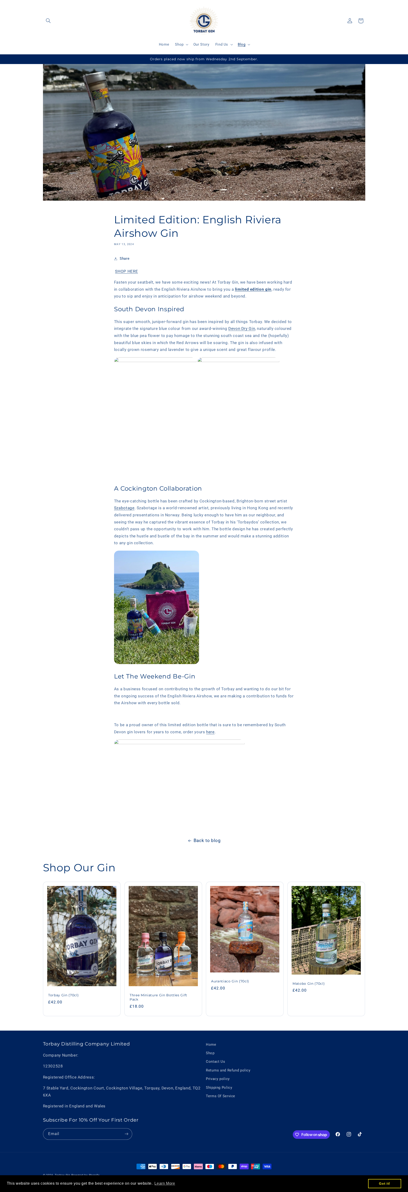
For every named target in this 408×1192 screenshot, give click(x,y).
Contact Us (215, 1061)
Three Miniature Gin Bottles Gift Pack (158, 997)
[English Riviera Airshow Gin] (155, 360)
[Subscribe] (126, 1134)
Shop (210, 1053)
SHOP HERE (126, 271)
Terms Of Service (220, 1096)
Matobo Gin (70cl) (309, 983)
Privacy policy (218, 1079)
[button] (48, 20)
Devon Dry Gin (241, 328)
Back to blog (207, 840)
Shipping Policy (219, 1087)
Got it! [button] (384, 1183)
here (210, 732)
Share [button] (124, 258)
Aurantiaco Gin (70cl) (230, 981)
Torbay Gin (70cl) (63, 995)
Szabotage (124, 507)
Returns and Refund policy (228, 1070)
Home (211, 1044)
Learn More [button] (164, 1183)
